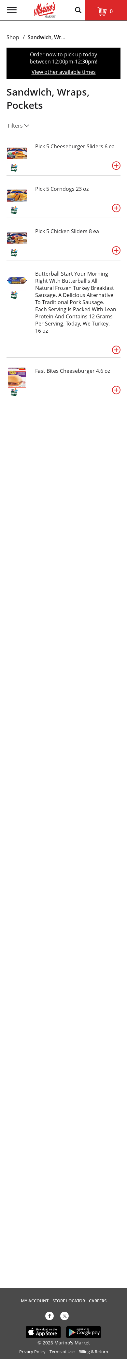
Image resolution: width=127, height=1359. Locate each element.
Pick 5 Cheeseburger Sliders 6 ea (75, 146)
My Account (35, 1300)
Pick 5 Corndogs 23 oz (62, 188)
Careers (97, 1300)
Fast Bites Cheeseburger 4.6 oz (72, 370)
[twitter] (64, 1317)
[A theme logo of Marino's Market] (44, 9)
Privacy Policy (32, 1351)
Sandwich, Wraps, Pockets (60, 37)
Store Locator (68, 1300)
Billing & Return (93, 1351)
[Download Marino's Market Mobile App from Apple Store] (43, 1331)
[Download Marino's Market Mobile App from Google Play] (84, 1331)
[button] (116, 165)
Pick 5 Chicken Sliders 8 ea (67, 231)
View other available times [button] (64, 71)
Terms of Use (62, 1351)
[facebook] (49, 1317)
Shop (13, 37)
